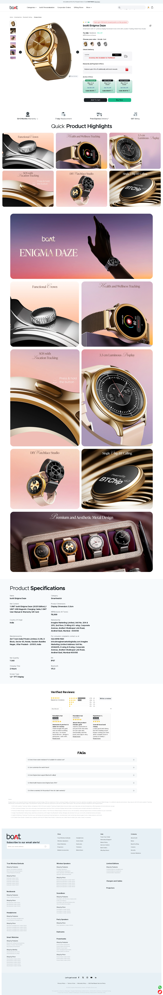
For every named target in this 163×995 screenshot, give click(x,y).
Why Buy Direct (104, 850)
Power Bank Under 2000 (63, 960)
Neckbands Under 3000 (13, 906)
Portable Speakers (62, 869)
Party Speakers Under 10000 (65, 925)
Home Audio (79, 840)
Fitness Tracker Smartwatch (14, 944)
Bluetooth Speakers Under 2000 (66, 881)
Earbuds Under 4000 (13, 883)
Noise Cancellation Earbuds (14, 869)
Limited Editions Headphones (114, 869)
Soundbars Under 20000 (64, 912)
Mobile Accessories (63, 850)
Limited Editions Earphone (113, 871)
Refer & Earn (79, 850)
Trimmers (79, 847)
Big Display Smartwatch (13, 946)
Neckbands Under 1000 (13, 902)
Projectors (60, 847)
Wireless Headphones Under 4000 (17, 929)
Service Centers (105, 845)
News (132, 840)
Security (133, 850)
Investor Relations (136, 853)
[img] (61, 721)
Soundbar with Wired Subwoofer (66, 902)
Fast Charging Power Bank (64, 949)
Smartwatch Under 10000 (14, 965)
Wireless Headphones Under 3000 (17, 925)
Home (11, 17)
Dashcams (79, 844)
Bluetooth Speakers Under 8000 (66, 886)
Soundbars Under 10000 (64, 911)
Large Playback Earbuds (13, 872)
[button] (73, 698)
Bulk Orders (103, 847)
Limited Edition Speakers (113, 872)
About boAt (134, 837)
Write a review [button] (105, 698)
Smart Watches (61, 844)
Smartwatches (18, 17)
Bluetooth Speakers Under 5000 (66, 884)
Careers (133, 847)
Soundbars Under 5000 (63, 909)
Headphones (79, 837)
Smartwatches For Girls (13, 951)
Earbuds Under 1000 (12, 878)
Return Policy (104, 842)
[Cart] (152, 7)
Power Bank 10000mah (63, 944)
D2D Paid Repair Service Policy (96, 983)
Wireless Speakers (62, 840)
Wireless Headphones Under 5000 (17, 930)
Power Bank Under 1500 (63, 958)
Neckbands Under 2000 (13, 904)
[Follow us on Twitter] (83, 977)
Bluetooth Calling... (28, 17)
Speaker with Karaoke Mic (64, 874)
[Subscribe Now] (45, 846)
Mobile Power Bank (62, 948)
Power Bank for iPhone (63, 951)
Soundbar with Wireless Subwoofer (67, 898)
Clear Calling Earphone (13, 897)
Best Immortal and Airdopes (14, 871)
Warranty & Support (105, 839)
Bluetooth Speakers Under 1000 (66, 879)
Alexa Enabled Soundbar (63, 904)
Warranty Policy (81, 983)
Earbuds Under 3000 (13, 881)
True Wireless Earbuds (63, 837)
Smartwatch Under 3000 (14, 960)
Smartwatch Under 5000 (14, 964)
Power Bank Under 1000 (63, 956)
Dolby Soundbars (61, 900)
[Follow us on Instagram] (87, 977)
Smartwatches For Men (13, 953)
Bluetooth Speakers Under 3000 (66, 883)
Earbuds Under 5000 (13, 884)
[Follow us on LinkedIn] (96, 977)
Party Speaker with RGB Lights (65, 872)
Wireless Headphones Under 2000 (17, 927)
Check (116, 54)
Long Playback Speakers (63, 871)
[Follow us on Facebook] (79, 977)
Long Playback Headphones (14, 920)
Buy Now (119, 100)
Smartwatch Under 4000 (14, 962)
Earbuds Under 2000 (13, 879)
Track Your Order (105, 837)
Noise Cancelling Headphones (15, 918)
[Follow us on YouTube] (91, 978)
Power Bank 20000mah (63, 946)
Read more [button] (56, 738)
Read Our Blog (135, 844)
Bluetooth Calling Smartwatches (15, 943)
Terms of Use (71, 983)
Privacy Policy (61, 983)
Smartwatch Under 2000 (14, 959)
